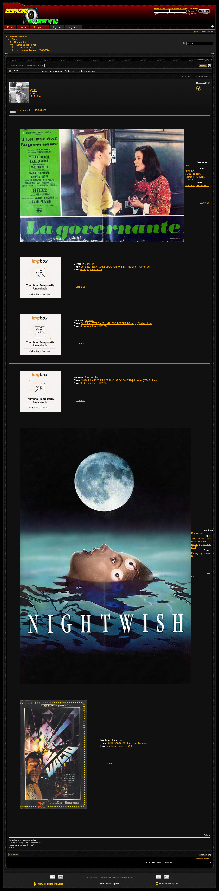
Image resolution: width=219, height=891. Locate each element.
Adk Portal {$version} (117, 877)
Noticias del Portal (26, 45)
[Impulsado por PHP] (60, 877)
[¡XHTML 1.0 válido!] (158, 877)
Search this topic (34, 65)
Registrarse (73, 27)
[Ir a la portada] (32, 23)
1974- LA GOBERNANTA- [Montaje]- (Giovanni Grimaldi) (195, 175)
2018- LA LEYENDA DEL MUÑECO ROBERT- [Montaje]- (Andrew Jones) (117, 323)
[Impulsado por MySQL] (52, 877)
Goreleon (89, 264)
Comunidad (20, 42)
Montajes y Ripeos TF (91, 269)
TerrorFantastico (18, 36)
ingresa (185, 8)
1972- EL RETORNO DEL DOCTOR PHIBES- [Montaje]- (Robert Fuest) (116, 266)
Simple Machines (106, 877)
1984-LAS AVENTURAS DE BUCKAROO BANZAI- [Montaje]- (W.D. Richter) (119, 380)
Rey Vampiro (91, 377)
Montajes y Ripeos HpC (197, 185)
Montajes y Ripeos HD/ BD (93, 326)
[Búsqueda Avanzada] (184, 43)
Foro (14, 39)
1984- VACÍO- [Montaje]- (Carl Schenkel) (128, 743)
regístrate (194, 8)
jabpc (33, 89)
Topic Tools (15, 65)
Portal (10, 27)
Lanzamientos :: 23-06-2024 (35, 50)
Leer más (204, 202)
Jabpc (188, 165)
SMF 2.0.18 (89, 877)
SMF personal (129, 877)
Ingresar (57, 27)
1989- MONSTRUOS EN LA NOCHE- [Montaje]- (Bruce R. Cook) (201, 543)
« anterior (199, 59)
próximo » (207, 59)
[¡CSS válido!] (166, 877)
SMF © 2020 (96, 877)
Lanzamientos (26, 47)
